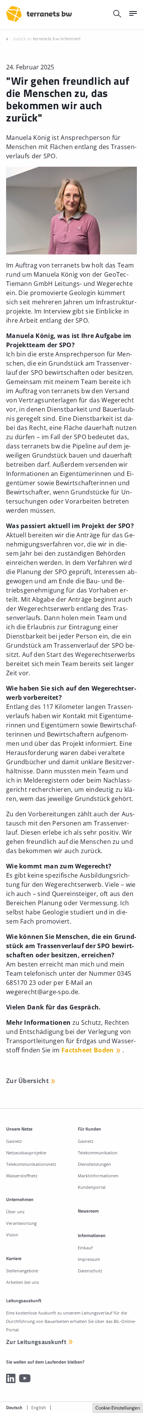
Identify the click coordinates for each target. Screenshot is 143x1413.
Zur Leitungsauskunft (36, 1341)
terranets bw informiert (57, 38)
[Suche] (117, 14)
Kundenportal (92, 1187)
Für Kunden (89, 1128)
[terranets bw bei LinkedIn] (11, 1378)
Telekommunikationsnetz (31, 1164)
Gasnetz (14, 1141)
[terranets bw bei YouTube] (25, 1378)
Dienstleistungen (94, 1164)
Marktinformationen (98, 1175)
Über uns (15, 1211)
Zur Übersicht (27, 1081)
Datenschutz (90, 1271)
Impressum (89, 1259)
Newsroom (88, 1210)
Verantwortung (21, 1223)
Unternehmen (20, 1199)
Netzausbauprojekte (26, 1152)
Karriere (13, 1258)
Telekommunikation (97, 1152)
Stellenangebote (22, 1271)
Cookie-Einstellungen (117, 1408)
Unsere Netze (19, 1128)
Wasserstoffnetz (21, 1175)
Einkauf (85, 1248)
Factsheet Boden (87, 1050)
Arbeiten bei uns (22, 1282)
